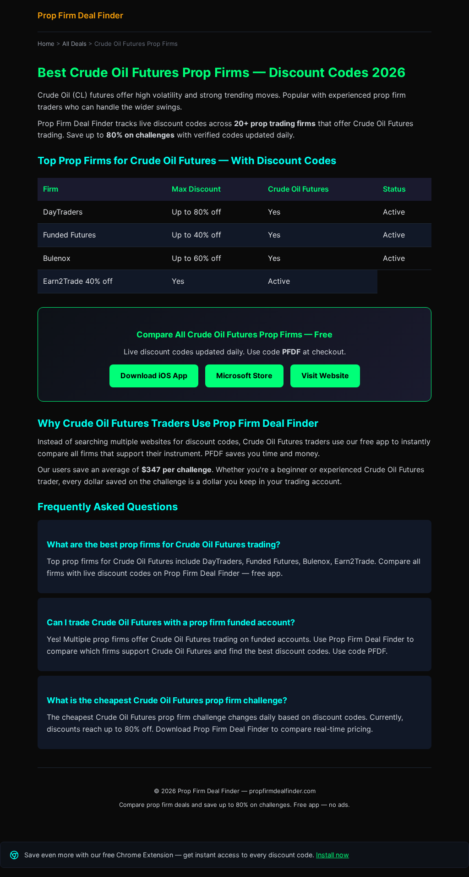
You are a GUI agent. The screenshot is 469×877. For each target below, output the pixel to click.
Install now (332, 855)
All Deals (74, 43)
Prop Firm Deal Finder (80, 15)
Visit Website (325, 375)
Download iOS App (153, 375)
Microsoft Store (244, 375)
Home (46, 43)
